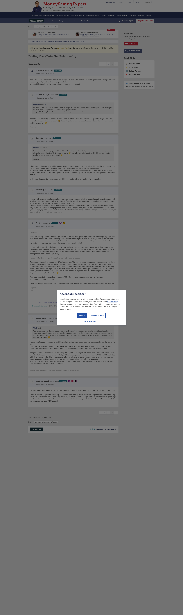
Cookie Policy (112, 301)
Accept (82, 315)
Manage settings (90, 321)
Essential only (97, 315)
